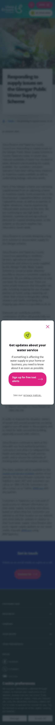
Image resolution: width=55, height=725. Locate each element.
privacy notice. (33, 395)
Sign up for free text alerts (24, 379)
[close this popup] (47, 326)
